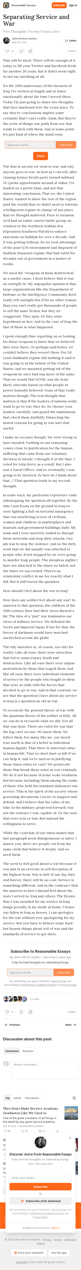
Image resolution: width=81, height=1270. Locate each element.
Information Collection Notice (47, 1213)
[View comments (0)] (21, 51)
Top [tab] (7, 1098)
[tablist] (19, 1051)
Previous (14, 1024)
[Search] (74, 1098)
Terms (58, 1239)
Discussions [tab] (32, 1098)
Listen (72, 40)
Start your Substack (31, 1252)
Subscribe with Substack (43, 1201)
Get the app (59, 1252)
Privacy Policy (40, 1217)
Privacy (47, 1239)
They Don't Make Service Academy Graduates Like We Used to (30, 1110)
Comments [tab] (12, 1051)
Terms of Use (58, 1209)
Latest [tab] (17, 1098)
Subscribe (59, 5)
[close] (70, 1138)
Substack (22, 1262)
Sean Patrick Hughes (24, 38)
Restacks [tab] (27, 1051)
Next (68, 1024)
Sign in (73, 5)
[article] (40, 1119)
